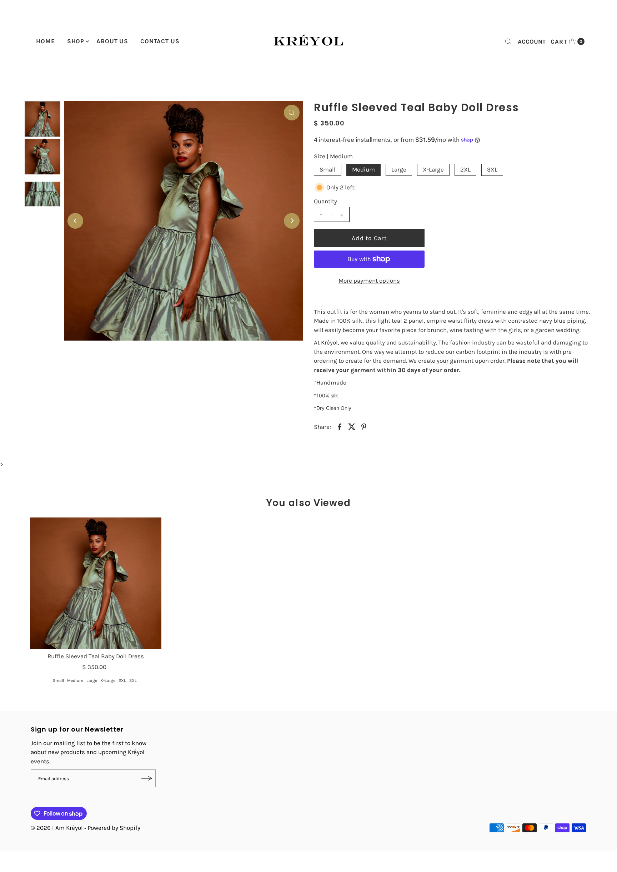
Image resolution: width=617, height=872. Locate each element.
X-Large (433, 169)
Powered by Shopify (113, 827)
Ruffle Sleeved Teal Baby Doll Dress (95, 656)
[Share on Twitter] (351, 426)
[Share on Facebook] (339, 426)
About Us (112, 41)
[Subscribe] (147, 778)
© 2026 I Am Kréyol (57, 827)
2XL (465, 169)
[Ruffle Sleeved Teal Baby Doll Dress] (95, 583)
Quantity (325, 201)
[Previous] (75, 221)
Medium (363, 169)
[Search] (508, 41)
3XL (492, 169)
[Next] (292, 221)
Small (328, 169)
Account (532, 41)
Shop (75, 41)
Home (45, 41)
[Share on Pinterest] (363, 426)
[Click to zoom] (292, 112)
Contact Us (160, 41)
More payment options (369, 280)
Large (398, 169)
